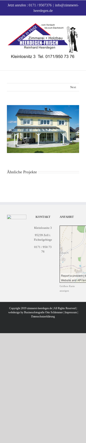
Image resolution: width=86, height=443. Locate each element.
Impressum (71, 312)
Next (73, 87)
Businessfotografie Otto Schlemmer (43, 312)
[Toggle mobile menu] (77, 63)
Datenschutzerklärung (43, 316)
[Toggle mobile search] (69, 63)
